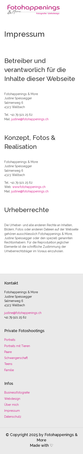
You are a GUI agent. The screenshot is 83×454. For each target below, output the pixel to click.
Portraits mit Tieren (17, 346)
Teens (8, 364)
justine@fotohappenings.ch (30, 119)
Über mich (11, 404)
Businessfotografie (17, 392)
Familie (9, 370)
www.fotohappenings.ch (29, 187)
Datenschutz (12, 416)
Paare (8, 352)
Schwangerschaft (16, 358)
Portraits (9, 339)
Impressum (12, 410)
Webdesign (12, 398)
